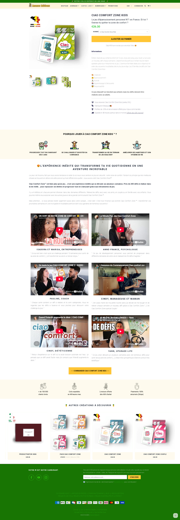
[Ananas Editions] (39, 5)
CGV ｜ (83, 510)
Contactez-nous (119, 482)
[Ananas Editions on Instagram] (46, 477)
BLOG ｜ (108, 493)
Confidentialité (102, 510)
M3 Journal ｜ (89, 512)
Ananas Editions (94, 515)
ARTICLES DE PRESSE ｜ (80, 493)
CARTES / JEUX (86, 6)
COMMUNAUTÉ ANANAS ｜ (97, 493)
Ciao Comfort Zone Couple (84, 454)
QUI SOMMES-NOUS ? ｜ (64, 493)
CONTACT (118, 496)
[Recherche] (145, 6)
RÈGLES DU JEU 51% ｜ (65, 496)
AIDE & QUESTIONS (118, 493)
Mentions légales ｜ (91, 510)
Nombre (96, 31)
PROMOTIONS (113, 6)
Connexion (138, 6)
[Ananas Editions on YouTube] (39, 477)
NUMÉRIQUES (100, 6)
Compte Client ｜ (79, 512)
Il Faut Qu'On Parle (169, 454)
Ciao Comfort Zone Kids (110, 15)
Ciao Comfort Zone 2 (127, 454)
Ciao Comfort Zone (42, 454)
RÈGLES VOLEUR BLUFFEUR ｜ (105, 496)
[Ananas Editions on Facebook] (32, 477)
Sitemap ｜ (76, 510)
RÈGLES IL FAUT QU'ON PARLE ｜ (84, 496)
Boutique (64, 6)
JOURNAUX (74, 6)
